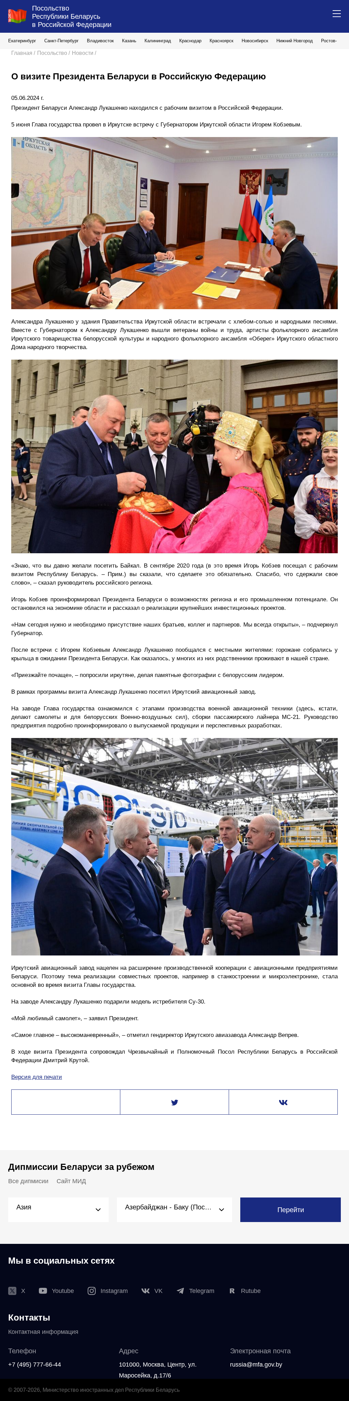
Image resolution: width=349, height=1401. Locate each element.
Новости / (84, 53)
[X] (174, 1102)
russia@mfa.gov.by (256, 1364)
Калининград (158, 40)
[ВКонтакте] (283, 1102)
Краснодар (190, 40)
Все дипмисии (28, 1181)
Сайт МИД (71, 1181)
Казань (129, 40)
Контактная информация (43, 1331)
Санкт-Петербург (61, 40)
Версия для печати (36, 1077)
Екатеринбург (22, 40)
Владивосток (100, 40)
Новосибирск (255, 40)
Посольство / (53, 53)
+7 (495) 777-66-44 (34, 1364)
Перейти (290, 1210)
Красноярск (221, 40)
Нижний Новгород (294, 40)
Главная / (23, 53)
